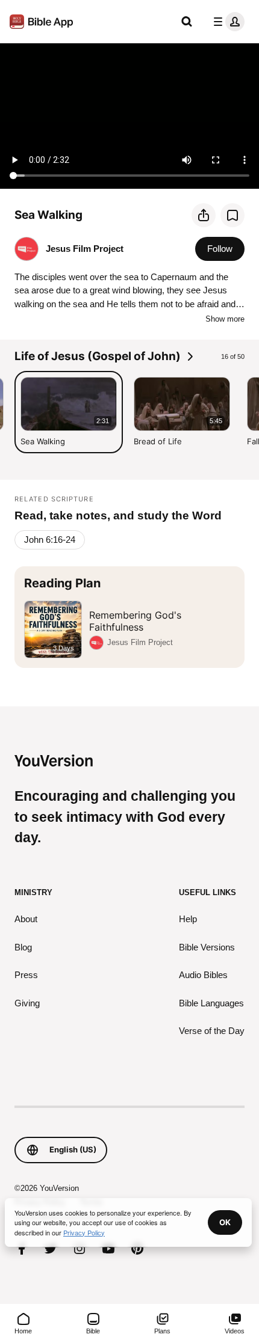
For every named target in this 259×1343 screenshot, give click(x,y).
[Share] (204, 215)
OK (225, 1222)
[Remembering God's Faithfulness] (129, 617)
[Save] (232, 215)
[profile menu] (226, 22)
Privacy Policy (84, 1232)
